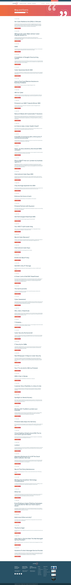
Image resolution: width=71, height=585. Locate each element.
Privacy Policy (45, 573)
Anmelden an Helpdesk (55, 0)
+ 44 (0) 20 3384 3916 (32, 571)
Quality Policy (45, 574)
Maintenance (39, 573)
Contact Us (55, 3)
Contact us (44, 568)
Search (26, 12)
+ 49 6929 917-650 (24, 571)
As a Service (39, 570)
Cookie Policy (45, 570)
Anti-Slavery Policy (45, 569)
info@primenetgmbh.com (17, 570)
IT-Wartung (29, 3)
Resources (34, 3)
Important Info (45, 566)
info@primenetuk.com (32, 570)
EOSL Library (43, 3)
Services (39, 566)
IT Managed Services (40, 569)
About (51, 3)
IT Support (39, 568)
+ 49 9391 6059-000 (16, 571)
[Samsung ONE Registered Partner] (53, 579)
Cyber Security (39, 574)
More (17, 28)
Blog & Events (47, 3)
